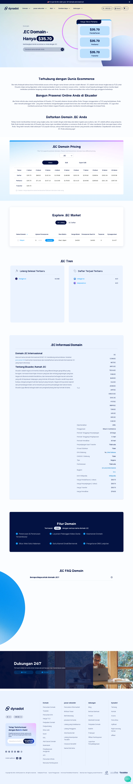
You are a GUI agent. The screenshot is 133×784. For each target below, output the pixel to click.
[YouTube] (18, 751)
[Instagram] (9, 751)
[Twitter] (15, 751)
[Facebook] (6, 751)
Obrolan (46, 672)
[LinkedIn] (12, 751)
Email (24, 672)
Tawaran (49, 240)
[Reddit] (21, 751)
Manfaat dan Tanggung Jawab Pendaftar (91, 772)
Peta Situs (114, 720)
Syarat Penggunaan (53, 772)
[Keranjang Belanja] (126, 8)
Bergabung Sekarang (29, 741)
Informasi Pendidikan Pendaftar (69, 772)
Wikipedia (112, 476)
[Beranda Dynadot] (11, 8)
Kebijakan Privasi (42, 772)
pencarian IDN (20, 360)
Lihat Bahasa (111, 452)
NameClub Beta (69, 748)
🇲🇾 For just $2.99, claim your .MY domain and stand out (65, 2)
